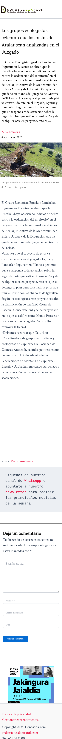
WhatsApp (32, 481)
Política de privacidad (16, 714)
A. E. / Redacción (11, 132)
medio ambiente (21, 461)
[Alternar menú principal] (58, 9)
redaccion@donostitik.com (20, 732)
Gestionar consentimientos (20, 720)
